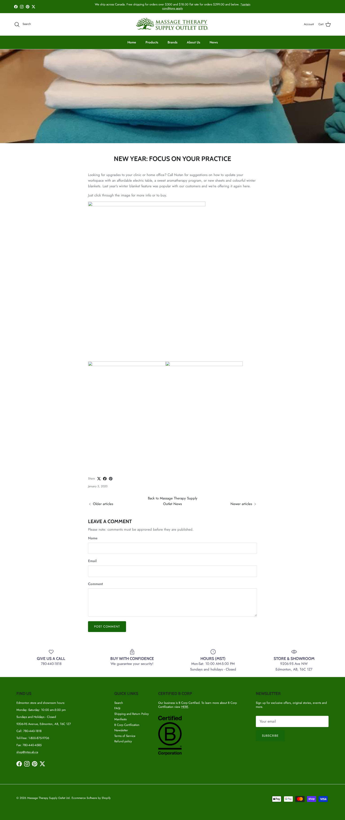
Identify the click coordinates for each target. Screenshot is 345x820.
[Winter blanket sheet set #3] (146, 205)
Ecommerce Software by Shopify (91, 798)
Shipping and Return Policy (131, 714)
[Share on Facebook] (105, 478)
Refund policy (123, 741)
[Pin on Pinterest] (110, 478)
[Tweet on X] (99, 478)
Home (131, 42)
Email (92, 561)
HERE (184, 707)
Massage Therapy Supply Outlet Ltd (48, 798)
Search (118, 703)
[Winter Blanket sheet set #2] (126, 365)
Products (152, 42)
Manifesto (120, 719)
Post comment (107, 626)
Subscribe (270, 735)
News (214, 42)
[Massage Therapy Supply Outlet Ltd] (172, 24)
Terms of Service (124, 736)
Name (92, 538)
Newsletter (121, 730)
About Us (193, 42)
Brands (172, 42)
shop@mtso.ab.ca (27, 752)
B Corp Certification (126, 725)
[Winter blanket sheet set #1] (204, 365)
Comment (95, 584)
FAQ (117, 708)
